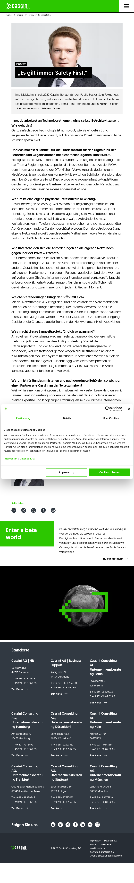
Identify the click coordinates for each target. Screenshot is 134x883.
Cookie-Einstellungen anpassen (106, 855)
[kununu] (60, 824)
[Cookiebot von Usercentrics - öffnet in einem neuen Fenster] (107, 408)
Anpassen (64, 472)
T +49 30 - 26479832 (101, 691)
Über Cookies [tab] (111, 418)
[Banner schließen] (129, 409)
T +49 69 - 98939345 (23, 797)
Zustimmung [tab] (23, 418)
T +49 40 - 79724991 (22, 744)
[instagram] (97, 824)
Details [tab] (67, 418)
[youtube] (53, 824)
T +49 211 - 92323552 (62, 744)
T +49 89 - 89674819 (101, 797)
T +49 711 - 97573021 (62, 797)
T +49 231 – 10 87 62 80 (64, 682)
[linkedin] (82, 824)
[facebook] (75, 824)
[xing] (67, 824)
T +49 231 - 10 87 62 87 (24, 678)
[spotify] (90, 824)
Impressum (10, 458)
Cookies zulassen (109, 472)
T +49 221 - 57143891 (101, 744)
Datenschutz (27, 458)
